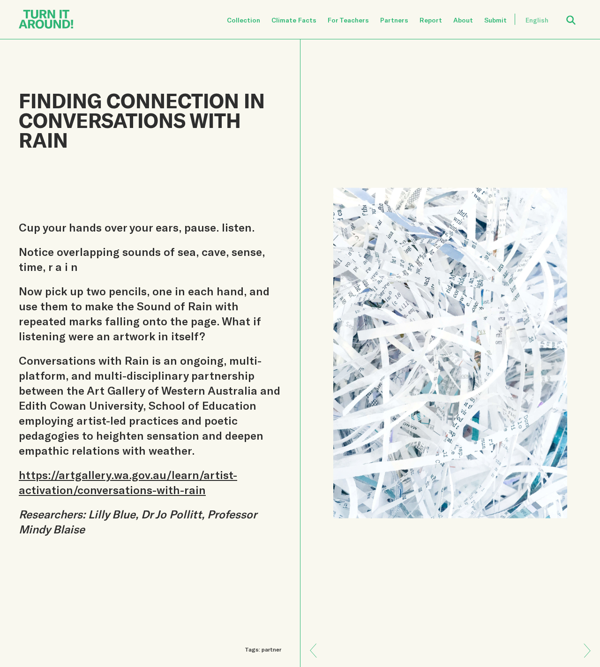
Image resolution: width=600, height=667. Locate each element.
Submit (495, 20)
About (463, 20)
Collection (243, 20)
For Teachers (348, 20)
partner (271, 649)
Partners (394, 20)
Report (431, 20)
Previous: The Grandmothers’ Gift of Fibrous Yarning (584, 657)
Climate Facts (293, 20)
